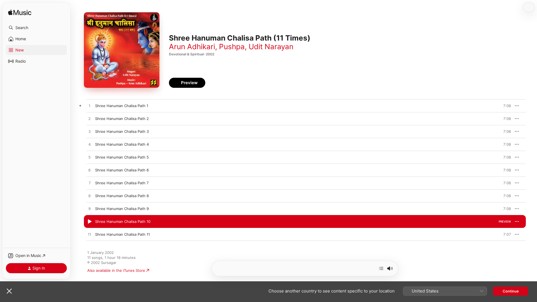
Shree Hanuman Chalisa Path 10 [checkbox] (122, 221)
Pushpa (232, 46)
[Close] (9, 291)
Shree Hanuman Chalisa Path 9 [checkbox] (122, 208)
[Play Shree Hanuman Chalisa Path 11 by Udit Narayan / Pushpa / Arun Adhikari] (89, 234)
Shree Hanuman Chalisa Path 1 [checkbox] (121, 105)
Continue (511, 291)
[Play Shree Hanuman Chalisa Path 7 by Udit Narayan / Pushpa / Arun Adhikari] (89, 183)
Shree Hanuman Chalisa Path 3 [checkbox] (122, 131)
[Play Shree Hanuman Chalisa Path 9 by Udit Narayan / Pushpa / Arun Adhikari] (89, 208)
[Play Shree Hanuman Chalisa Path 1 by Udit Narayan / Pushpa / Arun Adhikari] (89, 105)
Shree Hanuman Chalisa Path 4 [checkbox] (122, 144)
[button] (36, 27)
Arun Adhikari (192, 46)
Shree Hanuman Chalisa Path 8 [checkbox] (122, 196)
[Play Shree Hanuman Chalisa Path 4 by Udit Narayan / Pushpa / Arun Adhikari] (89, 144)
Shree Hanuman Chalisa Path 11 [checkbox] (122, 234)
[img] (19, 13)
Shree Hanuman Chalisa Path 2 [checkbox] (122, 118)
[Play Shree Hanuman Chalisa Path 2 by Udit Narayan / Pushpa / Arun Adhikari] (89, 118)
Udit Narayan (271, 46)
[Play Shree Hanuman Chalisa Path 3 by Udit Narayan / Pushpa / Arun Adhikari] (89, 131)
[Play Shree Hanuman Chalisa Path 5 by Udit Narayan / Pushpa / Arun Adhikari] (89, 157)
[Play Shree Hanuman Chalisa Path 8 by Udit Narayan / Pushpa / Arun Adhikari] (89, 196)
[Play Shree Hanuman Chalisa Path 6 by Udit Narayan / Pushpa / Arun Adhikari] (89, 170)
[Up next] (381, 268)
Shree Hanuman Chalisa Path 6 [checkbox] (122, 170)
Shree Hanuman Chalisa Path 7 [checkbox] (122, 183)
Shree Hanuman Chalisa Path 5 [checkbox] (122, 157)
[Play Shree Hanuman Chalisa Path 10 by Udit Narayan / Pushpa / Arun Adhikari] (89, 221)
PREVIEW (505, 105)
